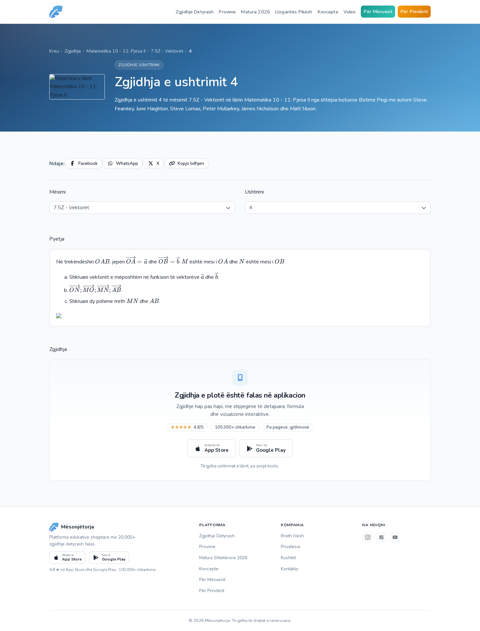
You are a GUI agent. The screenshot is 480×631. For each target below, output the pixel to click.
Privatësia (290, 547)
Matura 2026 (255, 11)
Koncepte (328, 11)
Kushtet (288, 558)
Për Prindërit (414, 11)
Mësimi (57, 192)
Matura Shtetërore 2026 (223, 558)
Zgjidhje (73, 51)
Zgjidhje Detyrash (195, 11)
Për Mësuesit (377, 11)
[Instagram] (367, 537)
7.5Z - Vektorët (167, 51)
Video (350, 11)
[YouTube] (395, 537)
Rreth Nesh (292, 536)
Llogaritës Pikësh (293, 11)
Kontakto (289, 569)
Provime (227, 11)
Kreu (54, 51)
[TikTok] (381, 537)
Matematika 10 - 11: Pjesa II (116, 51)
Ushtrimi (254, 192)
